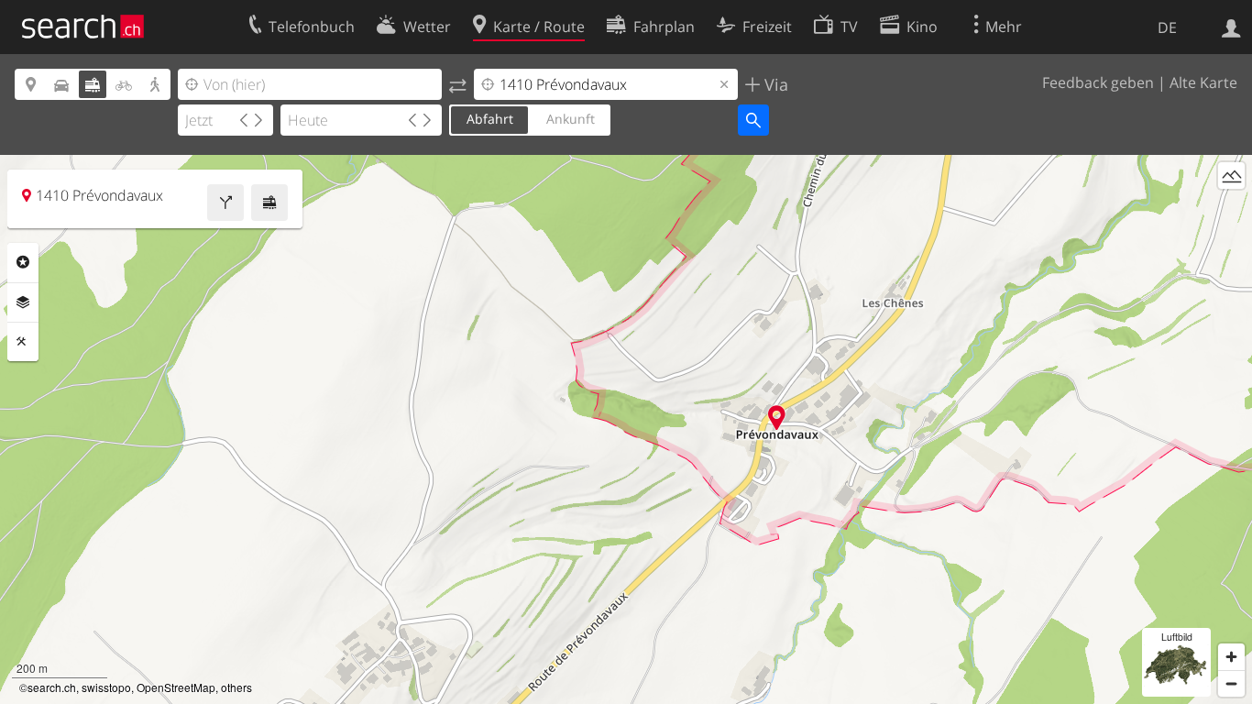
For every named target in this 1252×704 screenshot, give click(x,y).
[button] (776, 417)
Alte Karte (1203, 82)
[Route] (225, 202)
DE (1167, 27)
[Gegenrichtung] (458, 84)
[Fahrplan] (269, 202)
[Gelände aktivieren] (1231, 175)
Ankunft (570, 118)
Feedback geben (1098, 82)
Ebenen (22, 302)
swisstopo (106, 687)
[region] (626, 429)
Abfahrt (490, 118)
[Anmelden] (1231, 26)
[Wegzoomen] (1231, 683)
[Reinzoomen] (1231, 657)
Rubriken (22, 262)
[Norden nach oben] (1231, 209)
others (236, 687)
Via (774, 84)
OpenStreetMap (176, 687)
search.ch (51, 687)
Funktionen (22, 342)
